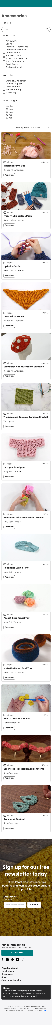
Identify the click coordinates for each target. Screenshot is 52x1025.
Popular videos (9, 968)
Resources (7, 974)
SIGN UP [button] (34, 904)
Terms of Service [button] (10, 1008)
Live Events (7, 971)
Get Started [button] (17, 952)
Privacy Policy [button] (24, 1008)
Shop (4, 977)
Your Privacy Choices (34, 1010)
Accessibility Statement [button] (14, 1010)
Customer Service (11, 980)
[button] (47, 29)
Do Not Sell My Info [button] (39, 1008)
